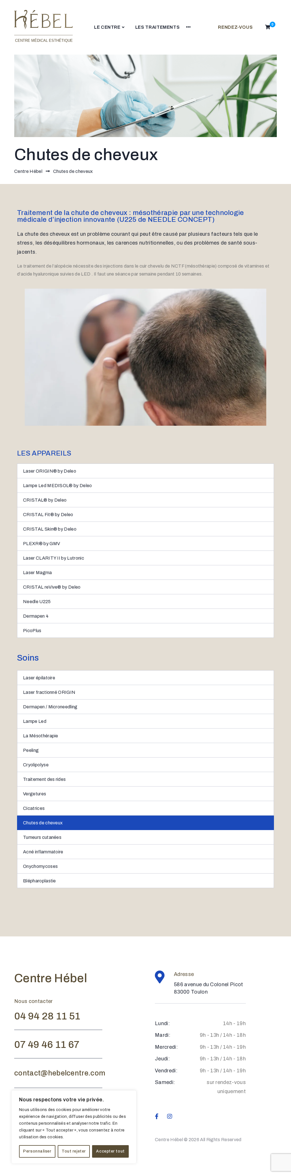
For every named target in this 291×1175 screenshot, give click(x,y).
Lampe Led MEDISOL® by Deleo (57, 485)
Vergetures (34, 793)
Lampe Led (34, 721)
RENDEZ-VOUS (235, 27)
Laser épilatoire (39, 677)
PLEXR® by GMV (41, 543)
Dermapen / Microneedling (50, 706)
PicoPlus (32, 630)
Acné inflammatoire (43, 851)
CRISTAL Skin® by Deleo (49, 529)
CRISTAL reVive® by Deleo (52, 587)
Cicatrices (34, 808)
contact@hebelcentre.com (59, 1073)
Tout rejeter (74, 1151)
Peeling (31, 750)
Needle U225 (37, 601)
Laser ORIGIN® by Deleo (49, 471)
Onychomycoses (40, 866)
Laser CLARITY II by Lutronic (53, 558)
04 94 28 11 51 (47, 1016)
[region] (73, 1127)
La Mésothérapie (40, 735)
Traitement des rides (44, 779)
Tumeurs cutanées (42, 837)
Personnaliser (37, 1151)
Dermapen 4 (36, 616)
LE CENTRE (107, 27)
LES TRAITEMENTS (157, 27)
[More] (188, 27)
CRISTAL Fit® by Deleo (48, 514)
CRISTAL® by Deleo (44, 500)
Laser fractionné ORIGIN (49, 692)
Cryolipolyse (36, 764)
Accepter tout (110, 1151)
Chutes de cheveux (43, 822)
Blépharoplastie (39, 880)
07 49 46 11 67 (46, 1044)
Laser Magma (37, 572)
